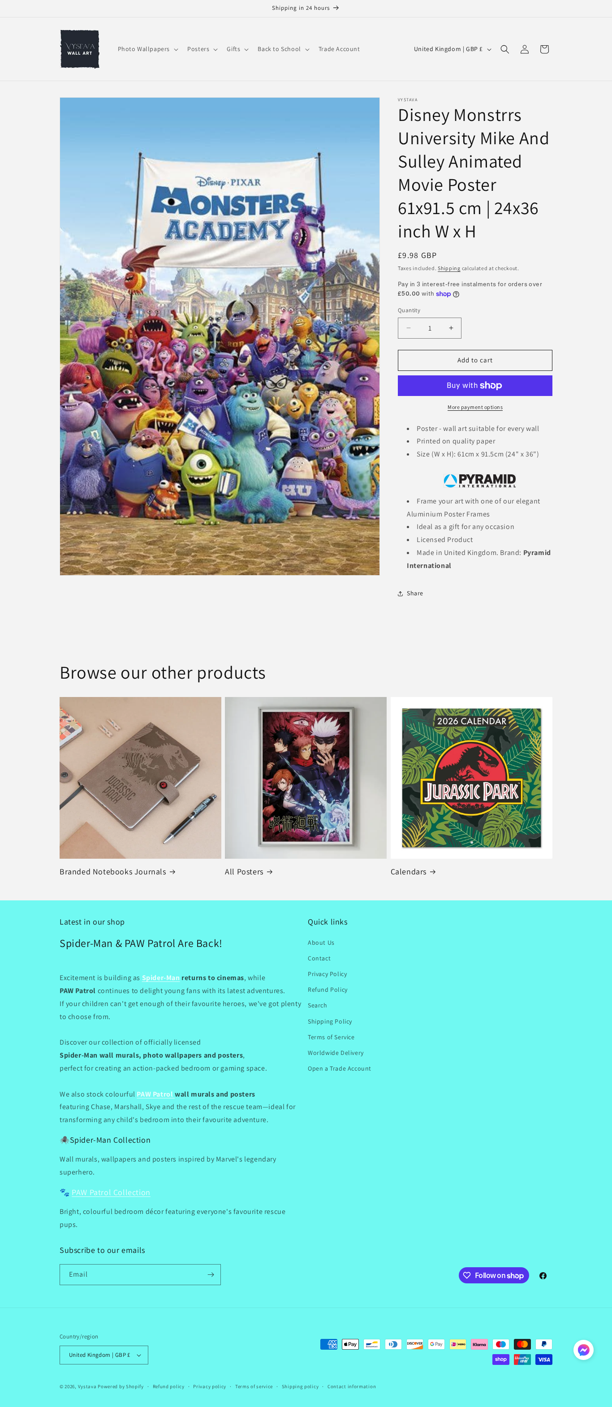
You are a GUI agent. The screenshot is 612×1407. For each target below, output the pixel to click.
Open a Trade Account (339, 1068)
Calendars (409, 871)
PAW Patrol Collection (111, 1192)
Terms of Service (331, 1037)
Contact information (352, 1386)
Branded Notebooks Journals (113, 871)
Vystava (87, 1386)
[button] (147, 48)
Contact (319, 958)
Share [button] (415, 593)
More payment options (475, 407)
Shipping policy (300, 1386)
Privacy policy (209, 1386)
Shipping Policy (330, 1021)
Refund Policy (328, 989)
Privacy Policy (327, 974)
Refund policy (169, 1386)
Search (318, 1005)
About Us (321, 942)
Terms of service (254, 1386)
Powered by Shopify (121, 1386)
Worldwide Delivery (336, 1053)
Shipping (449, 268)
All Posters (244, 871)
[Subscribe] (210, 1274)
